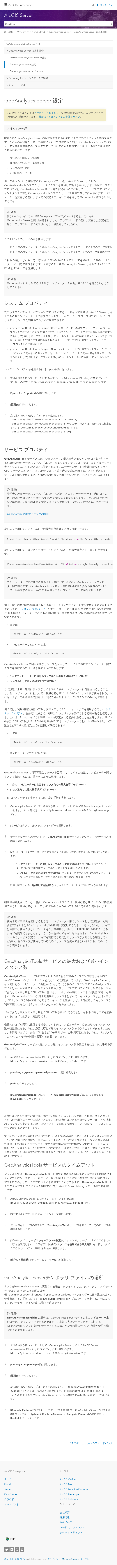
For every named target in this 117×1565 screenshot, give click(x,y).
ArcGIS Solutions (69, 1499)
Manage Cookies (70, 1559)
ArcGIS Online (68, 1479)
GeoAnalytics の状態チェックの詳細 (28, 513)
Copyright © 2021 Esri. (15, 1559)
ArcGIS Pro (66, 1484)
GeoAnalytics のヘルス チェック (26, 71)
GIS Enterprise (20, 5)
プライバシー (54, 1559)
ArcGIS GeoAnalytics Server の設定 (28, 57)
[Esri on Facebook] (11, 1549)
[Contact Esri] (22, 1549)
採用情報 (65, 1517)
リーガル (84, 1559)
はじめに (8, 31)
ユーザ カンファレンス (72, 1527)
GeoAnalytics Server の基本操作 (90, 31)
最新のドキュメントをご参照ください (59, 116)
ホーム (8, 1479)
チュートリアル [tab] (17, 85)
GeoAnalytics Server (59, 31)
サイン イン (106, 5)
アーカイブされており (46, 112)
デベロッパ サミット (71, 1532)
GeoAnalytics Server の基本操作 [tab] (26, 50)
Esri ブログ (66, 1522)
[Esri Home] (10, 1539)
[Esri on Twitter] (6, 1549)
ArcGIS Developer (70, 1494)
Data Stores (10, 1494)
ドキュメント (11, 1504)
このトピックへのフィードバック (93, 1443)
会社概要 (65, 1512)
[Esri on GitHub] (17, 1549)
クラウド (9, 1499)
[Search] (93, 4)
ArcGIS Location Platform (74, 1489)
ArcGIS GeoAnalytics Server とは (23, 44)
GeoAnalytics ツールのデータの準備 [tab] (28, 78)
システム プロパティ (33, 608)
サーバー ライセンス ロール (31, 31)
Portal (7, 1484)
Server (7, 1489)
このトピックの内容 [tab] (17, 128)
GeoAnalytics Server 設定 (23, 64)
